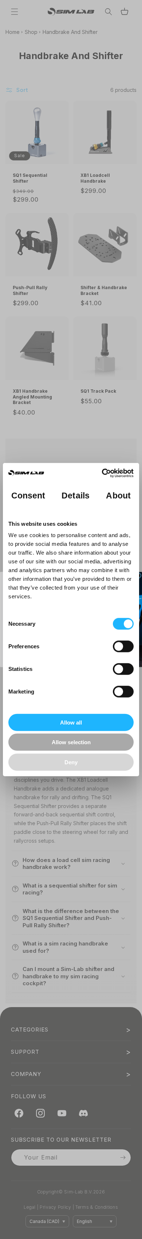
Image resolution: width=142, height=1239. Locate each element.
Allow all (71, 722)
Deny (71, 762)
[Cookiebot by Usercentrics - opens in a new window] (102, 473)
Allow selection (71, 742)
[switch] (123, 646)
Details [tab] (76, 495)
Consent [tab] (28, 495)
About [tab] (118, 495)
